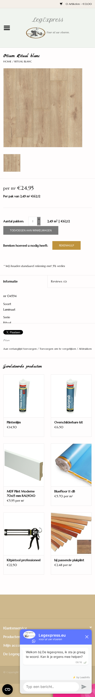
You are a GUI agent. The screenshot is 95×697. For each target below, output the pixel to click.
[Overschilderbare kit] (71, 395)
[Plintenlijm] (23, 395)
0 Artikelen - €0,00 (78, 4)
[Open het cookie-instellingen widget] (7, 688)
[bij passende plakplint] (71, 534)
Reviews (59, 281)
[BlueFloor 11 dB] (71, 465)
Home (7, 61)
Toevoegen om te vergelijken (58, 348)
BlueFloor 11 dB (64, 491)
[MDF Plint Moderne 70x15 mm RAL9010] (23, 465)
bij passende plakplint (69, 560)
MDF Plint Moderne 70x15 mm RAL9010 (21, 493)
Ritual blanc (23, 61)
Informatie (10, 281)
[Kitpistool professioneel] (23, 534)
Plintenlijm (14, 422)
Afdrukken (85, 348)
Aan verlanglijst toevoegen (20, 348)
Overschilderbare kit (68, 422)
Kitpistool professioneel (23, 560)
